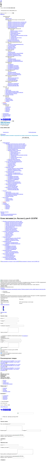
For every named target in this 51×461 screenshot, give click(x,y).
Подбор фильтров (6, 114)
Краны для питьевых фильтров (14, 74)
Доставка (5, 390)
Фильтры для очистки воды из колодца (16, 24)
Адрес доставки (4, 347)
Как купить (7, 98)
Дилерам (5, 103)
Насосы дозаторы (14, 32)
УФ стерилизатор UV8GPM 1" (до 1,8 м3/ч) (9, 369)
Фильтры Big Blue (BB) (13, 80)
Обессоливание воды (12, 27)
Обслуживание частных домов (12, 91)
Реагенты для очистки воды (14, 40)
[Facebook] (4, 119)
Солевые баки (13, 36)
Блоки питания (11, 48)
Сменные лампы (11, 46)
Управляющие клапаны (15, 33)
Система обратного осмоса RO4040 (15, 53)
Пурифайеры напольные (13, 65)
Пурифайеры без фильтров (13, 67)
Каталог (4, 380)
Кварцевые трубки (12, 47)
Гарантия (7, 101)
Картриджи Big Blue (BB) (13, 85)
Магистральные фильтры (13, 77)
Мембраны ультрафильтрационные (15, 61)
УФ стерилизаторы (12, 45)
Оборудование (8, 18)
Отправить (3, 438)
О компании (8, 106)
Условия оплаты (8, 99)
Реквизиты (7, 109)
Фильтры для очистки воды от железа (16, 25)
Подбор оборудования (7, 383)
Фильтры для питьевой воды (14, 73)
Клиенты (7, 111)
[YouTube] (10, 119)
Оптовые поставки (9, 94)
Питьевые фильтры (12, 72)
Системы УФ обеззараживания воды (15, 44)
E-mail (2, 341)
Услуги (6, 89)
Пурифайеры (10, 64)
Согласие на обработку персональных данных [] (15, 335)
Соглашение (25, 335)
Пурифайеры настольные (13, 66)
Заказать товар (4, 285)
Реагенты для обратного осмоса (14, 55)
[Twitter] (3, 307)
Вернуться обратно (5, 304)
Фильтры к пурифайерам (13, 68)
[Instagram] (8, 119)
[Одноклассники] (6, 119)
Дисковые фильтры (12, 79)
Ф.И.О (2, 339)
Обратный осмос (11, 52)
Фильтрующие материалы (13, 39)
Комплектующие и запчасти (16, 30)
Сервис (4, 381)
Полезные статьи (6, 115)
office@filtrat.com (4, 406)
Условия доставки (9, 100)
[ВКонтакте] (1, 119)
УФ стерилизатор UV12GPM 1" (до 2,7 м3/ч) (9, 362)
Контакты (7, 108)
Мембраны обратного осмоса (14, 54)
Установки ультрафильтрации (14, 60)
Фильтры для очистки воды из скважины (16, 23)
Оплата (4, 389)
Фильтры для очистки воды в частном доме (17, 21)
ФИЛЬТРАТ (4, 411)
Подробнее (2, 363)
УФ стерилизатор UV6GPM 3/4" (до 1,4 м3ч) (9, 365)
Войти (2, 14)
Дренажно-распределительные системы (18, 35)
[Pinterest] (3, 306)
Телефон (2, 340)
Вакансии (7, 110)
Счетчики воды (13, 38)
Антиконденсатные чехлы (16, 37)
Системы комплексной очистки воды (16, 26)
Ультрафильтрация (12, 58)
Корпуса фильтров (14, 34)
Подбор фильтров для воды (11, 93)
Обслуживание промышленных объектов (14, 92)
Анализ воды (8, 90)
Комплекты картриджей (13, 84)
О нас (4, 116)
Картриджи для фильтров (13, 83)
